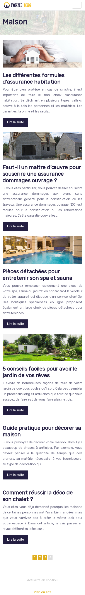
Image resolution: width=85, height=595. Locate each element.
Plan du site (42, 592)
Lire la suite (15, 122)
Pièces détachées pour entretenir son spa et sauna (37, 274)
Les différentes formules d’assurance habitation (34, 78)
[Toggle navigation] (77, 5)
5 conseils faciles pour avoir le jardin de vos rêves (40, 371)
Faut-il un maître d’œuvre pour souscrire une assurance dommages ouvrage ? (42, 173)
